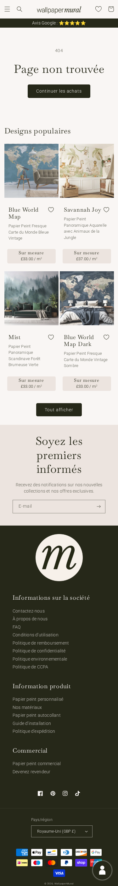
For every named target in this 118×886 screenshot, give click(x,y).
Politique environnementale (40, 659)
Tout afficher (59, 409)
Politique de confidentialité (39, 650)
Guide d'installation (32, 723)
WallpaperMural (64, 883)
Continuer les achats (59, 91)
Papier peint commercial (37, 763)
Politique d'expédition (34, 731)
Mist (14, 337)
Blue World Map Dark (79, 341)
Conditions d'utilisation (36, 634)
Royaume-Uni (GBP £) (56, 831)
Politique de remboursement (41, 643)
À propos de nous (30, 618)
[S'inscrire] (99, 506)
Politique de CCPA (30, 666)
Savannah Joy (82, 209)
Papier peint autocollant (37, 715)
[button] (7, 9)
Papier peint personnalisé (38, 699)
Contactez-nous (29, 610)
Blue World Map (23, 213)
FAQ (17, 626)
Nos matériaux (27, 707)
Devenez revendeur (31, 771)
